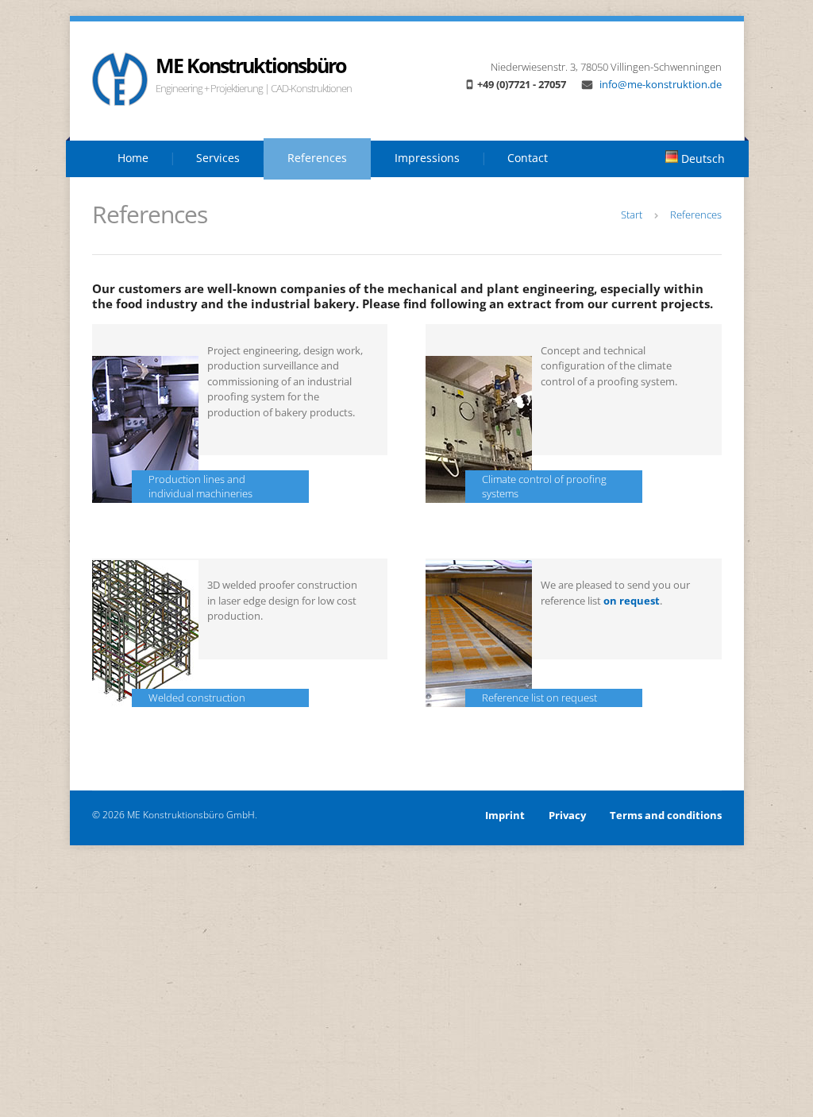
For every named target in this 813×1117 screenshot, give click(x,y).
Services (218, 157)
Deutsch (701, 158)
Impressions (427, 157)
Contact (527, 157)
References (317, 157)
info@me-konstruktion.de (659, 84)
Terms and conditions (666, 815)
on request (631, 600)
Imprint (505, 815)
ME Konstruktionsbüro (250, 65)
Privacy (567, 815)
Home (133, 157)
